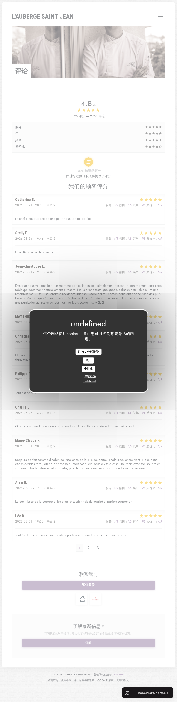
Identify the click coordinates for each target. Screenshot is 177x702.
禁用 (88, 360)
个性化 (88, 368)
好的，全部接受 (88, 351)
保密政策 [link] (90, 376)
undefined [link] (89, 381)
